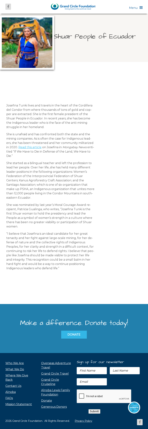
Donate (74, 334)
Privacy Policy (83, 421)
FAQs (9, 398)
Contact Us (13, 386)
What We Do (14, 369)
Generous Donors (54, 406)
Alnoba (10, 392)
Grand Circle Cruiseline (50, 382)
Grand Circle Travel (55, 373)
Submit (94, 411)
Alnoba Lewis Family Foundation (55, 392)
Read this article (30, 147)
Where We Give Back (16, 377)
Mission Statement (18, 404)
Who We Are (14, 363)
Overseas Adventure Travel (56, 365)
